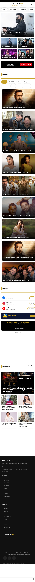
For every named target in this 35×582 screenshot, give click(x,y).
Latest (4, 81)
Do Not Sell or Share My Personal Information (13, 547)
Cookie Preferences (7, 544)
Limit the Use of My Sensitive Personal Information (14, 550)
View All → (31, 365)
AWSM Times (7, 527)
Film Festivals (7, 496)
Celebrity (6, 493)
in (9, 558)
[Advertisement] (17, 448)
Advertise (6, 511)
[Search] (32, 4)
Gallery (4, 541)
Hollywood (23, 9)
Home (4, 538)
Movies (5, 488)
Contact (6, 514)
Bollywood (13, 9)
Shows (31, 9)
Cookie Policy (25, 541)
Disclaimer (18, 541)
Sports (20, 86)
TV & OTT (11, 81)
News (19, 81)
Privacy (5, 524)
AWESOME (17, 4)
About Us (6, 508)
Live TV (5, 499)
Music (13, 86)
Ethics (5, 519)
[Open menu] (2, 4)
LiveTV (4, 9)
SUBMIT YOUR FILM (19, 328)
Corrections (7, 522)
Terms (13, 541)
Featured (27, 86)
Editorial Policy (7, 516)
